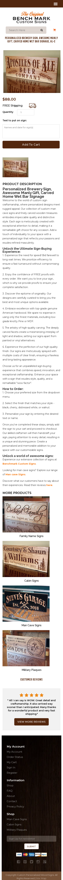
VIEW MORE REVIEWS (31, 721)
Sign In (11, 767)
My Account (50, 30)
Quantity (8, 111)
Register (12, 772)
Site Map (41, 878)
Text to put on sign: (15, 120)
